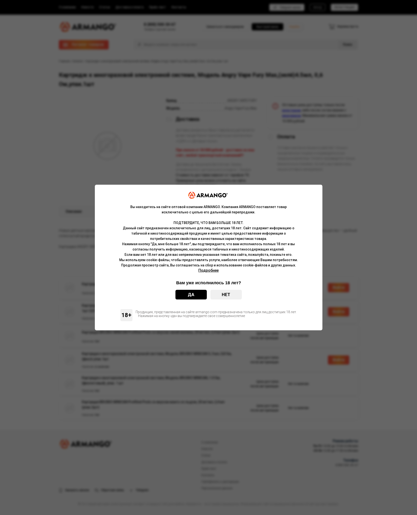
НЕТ (226, 294)
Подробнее (208, 270)
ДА (191, 294)
